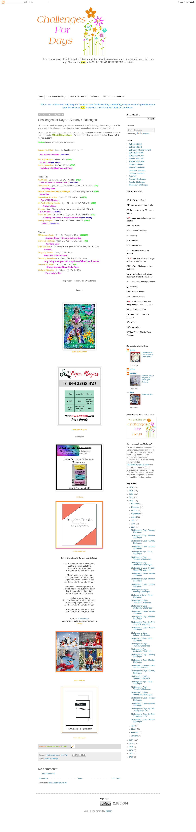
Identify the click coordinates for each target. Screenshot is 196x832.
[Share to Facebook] (81, 755)
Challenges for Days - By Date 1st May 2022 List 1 (143, 715)
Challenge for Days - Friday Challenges (141, 553)
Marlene (133, 373)
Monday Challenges (137, 167)
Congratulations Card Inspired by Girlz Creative (147, 355)
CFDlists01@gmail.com (138, 464)
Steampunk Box (147, 394)
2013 (131, 757)
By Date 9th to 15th (136, 156)
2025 (131, 491)
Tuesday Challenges (137, 182)
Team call (132, 176)
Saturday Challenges (137, 170)
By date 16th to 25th (136, 162)
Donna (132, 369)
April (133, 726)
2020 (131, 743)
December (135, 504)
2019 (131, 747)
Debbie (132, 350)
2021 (131, 740)
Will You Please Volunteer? (113, 97)
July (133, 521)
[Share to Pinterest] (84, 755)
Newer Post (43, 779)
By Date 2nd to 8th (136, 153)
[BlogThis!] (76, 755)
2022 (131, 501)
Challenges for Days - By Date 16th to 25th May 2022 (143, 569)
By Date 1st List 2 (135, 147)
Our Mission (94, 97)
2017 (131, 753)
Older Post (116, 779)
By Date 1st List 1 (135, 144)
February (135, 733)
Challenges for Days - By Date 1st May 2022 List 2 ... (143, 710)
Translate (146, 134)
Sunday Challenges (51, 758)
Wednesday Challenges (138, 185)
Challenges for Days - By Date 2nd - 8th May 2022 (143, 666)
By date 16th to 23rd (136, 159)
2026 (131, 487)
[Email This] (73, 755)
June (133, 524)
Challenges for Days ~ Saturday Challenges (140, 591)
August (134, 517)
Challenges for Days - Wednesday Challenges (141, 564)
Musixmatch (83, 618)
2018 (131, 750)
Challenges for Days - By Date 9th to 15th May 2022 (143, 623)
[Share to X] (78, 755)
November (135, 507)
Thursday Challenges (137, 179)
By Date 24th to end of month (140, 150)
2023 (131, 498)
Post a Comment (48, 774)
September (135, 514)
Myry (132, 392)
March (134, 729)
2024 (131, 494)
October (134, 511)
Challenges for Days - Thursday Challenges (140, 645)
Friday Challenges (136, 164)
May (133, 527)
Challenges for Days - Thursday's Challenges (141, 558)
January (134, 736)
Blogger (108, 811)
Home (40, 97)
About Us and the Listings (56, 97)
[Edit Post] (72, 746)
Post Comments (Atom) (58, 783)
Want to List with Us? (78, 97)
